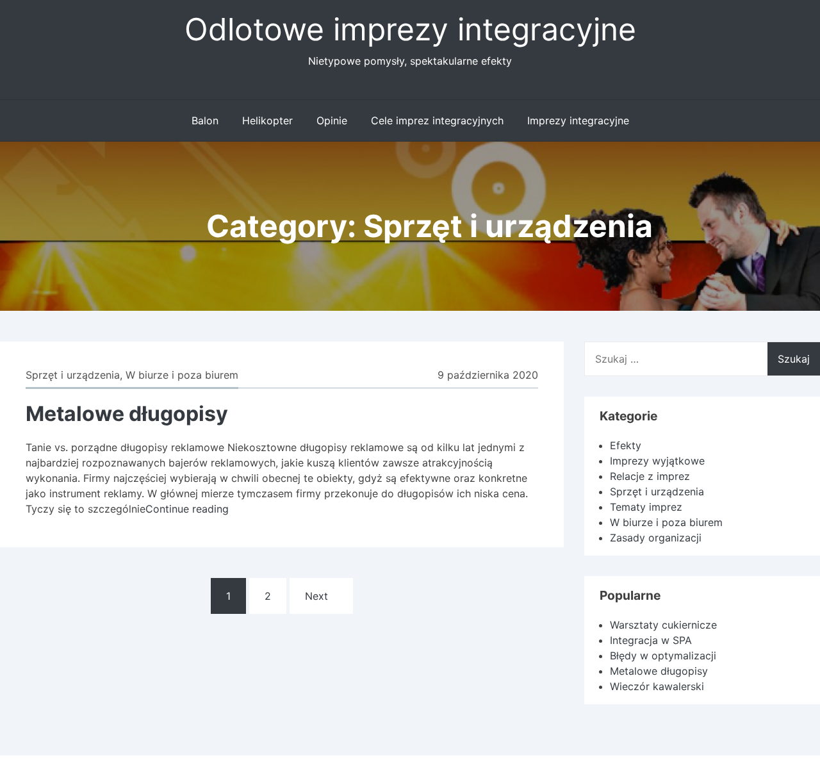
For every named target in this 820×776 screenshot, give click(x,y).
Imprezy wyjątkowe (657, 460)
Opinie (331, 120)
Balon (205, 120)
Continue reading (187, 508)
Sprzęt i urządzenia (73, 374)
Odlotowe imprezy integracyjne (410, 29)
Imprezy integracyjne (578, 120)
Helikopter (267, 120)
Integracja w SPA (651, 640)
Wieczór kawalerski (657, 686)
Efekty (625, 445)
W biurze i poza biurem (182, 374)
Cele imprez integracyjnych (437, 120)
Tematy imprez (646, 506)
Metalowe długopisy (127, 413)
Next (316, 596)
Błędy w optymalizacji (663, 655)
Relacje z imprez (650, 476)
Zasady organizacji (655, 537)
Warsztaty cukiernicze (663, 624)
